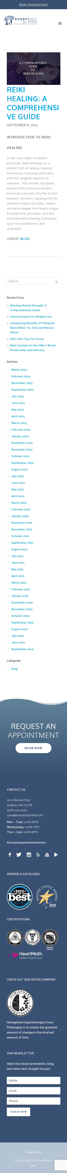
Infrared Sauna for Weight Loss (31, 316)
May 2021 (17, 569)
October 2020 (20, 616)
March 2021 (18, 582)
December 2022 (22, 443)
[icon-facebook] (11, 854)
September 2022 (22, 462)
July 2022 (17, 476)
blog (24, 239)
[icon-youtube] (48, 854)
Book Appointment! (33, 4)
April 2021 (17, 576)
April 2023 (17, 416)
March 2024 (19, 369)
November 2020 (22, 609)
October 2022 (20, 456)
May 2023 (17, 409)
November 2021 (21, 529)
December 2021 (22, 522)
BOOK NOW (33, 748)
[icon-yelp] (38, 854)
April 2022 (18, 496)
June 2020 (18, 642)
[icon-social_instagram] (30, 854)
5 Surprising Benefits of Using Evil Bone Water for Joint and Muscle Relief (32, 328)
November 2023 (21, 383)
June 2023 (18, 403)
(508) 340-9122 (17, 810)
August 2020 (19, 629)
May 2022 (17, 489)
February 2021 (20, 589)
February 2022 (20, 509)
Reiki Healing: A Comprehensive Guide (33, 103)
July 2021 (17, 556)
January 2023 (20, 436)
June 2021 (18, 562)
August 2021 (19, 549)
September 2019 (22, 649)
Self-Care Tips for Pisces (27, 339)
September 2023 (22, 389)
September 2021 (22, 542)
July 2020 (17, 635)
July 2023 (17, 396)
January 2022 (20, 516)
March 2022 (19, 502)
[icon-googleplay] (56, 854)
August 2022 (19, 469)
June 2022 (18, 482)
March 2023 (18, 423)
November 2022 (22, 449)
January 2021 (20, 596)
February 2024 (21, 376)
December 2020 (22, 602)
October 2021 (20, 536)
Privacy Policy (34, 1152)
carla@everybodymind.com (25, 815)
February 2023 (20, 429)
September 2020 (22, 622)
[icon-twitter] (19, 854)
